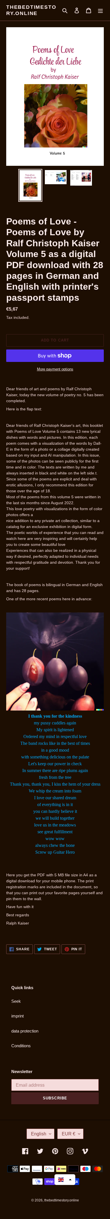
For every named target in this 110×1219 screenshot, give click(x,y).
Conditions (21, 1045)
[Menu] (100, 10)
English (38, 1133)
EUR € (68, 1133)
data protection (24, 1031)
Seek (16, 1001)
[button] (65, 1180)
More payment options (55, 369)
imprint (17, 1016)
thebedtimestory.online (31, 10)
